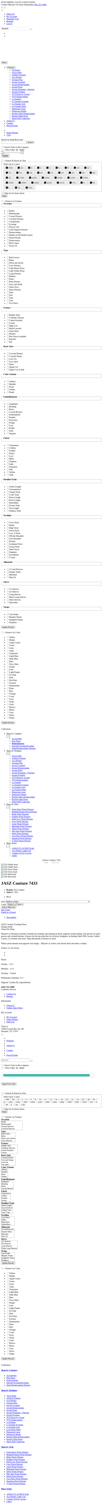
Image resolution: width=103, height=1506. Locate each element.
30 (93, 172)
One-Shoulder (15, 539)
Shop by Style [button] (12, 804)
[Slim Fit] (7, 1236)
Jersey (11, 453)
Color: (4, 904)
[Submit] (31, 29)
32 (10, 177)
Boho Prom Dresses (20, 814)
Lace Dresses (14, 265)
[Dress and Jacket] (8, 1138)
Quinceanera (14, 240)
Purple (12, 667)
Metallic (12, 384)
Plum (11, 688)
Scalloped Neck (16, 544)
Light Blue (13, 656)
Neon (11, 387)
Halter (11, 525)
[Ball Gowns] (8, 1134)
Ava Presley (17, 761)
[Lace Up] (8, 1162)
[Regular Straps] (8, 1256)
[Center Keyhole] (9, 1150)
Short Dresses (15, 290)
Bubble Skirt (14, 315)
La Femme (16, 782)
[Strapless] (8, 1260)
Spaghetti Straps (16, 620)
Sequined (13, 467)
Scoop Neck (14, 547)
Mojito (12, 640)
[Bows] (7, 1186)
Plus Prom (16, 741)
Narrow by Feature (13, 201)
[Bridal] (11, 1122)
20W (59, 177)
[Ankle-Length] (7, 1206)
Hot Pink (13, 680)
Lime (11, 648)
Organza (12, 461)
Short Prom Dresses (20, 833)
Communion (14, 221)
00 (21, 167)
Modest (12, 276)
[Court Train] (7, 1212)
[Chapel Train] (7, 1210)
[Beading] (7, 1184)
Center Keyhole (16, 320)
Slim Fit (12, 577)
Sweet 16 (13, 246)
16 (20, 172)
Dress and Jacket (16, 263)
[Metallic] (4, 1172)
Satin (11, 464)
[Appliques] (7, 1182)
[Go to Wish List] (5, 7)
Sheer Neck (14, 549)
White (11, 718)
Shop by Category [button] (14, 733)
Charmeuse (14, 445)
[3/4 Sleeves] (9, 1244)
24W (85, 177)
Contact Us (11, 994)
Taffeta (12, 472)
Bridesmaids (14, 213)
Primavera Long (18, 792)
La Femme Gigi (18, 787)
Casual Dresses (15, 216)
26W (11, 182)
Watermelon (14, 685)
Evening (12, 224)
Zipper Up (13, 367)
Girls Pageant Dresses (18, 230)
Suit (10, 295)
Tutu (11, 300)
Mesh (11, 459)
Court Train (14, 495)
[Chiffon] (6, 1196)
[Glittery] (4, 1170)
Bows (11, 409)
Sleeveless (13, 602)
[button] (11, 67)
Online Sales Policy (14, 1008)
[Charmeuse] (6, 1194)
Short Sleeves (15, 600)
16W (34, 177)
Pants (11, 279)
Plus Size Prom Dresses (22, 831)
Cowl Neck (14, 522)
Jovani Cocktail (18, 765)
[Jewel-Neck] (7, 1224)
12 (88, 167)
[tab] (54, 741)
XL (19, 187)
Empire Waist (15, 572)
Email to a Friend (8, 912)
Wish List (10, 14)
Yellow (12, 637)
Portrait (12, 541)
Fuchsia (12, 683)
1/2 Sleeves (14, 589)
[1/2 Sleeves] (9, 1241)
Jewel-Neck (14, 530)
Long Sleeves (15, 594)
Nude (11, 702)
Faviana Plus (17, 763)
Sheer (11, 364)
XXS (62, 182)
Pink (11, 677)
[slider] (92, 1075)
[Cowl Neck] (7, 1217)
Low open (13, 361)
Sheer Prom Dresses (20, 829)
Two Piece (13, 303)
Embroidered (14, 415)
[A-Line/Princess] (7, 1229)
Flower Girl (14, 227)
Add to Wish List (8, 907)
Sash (11, 431)
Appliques (13, 404)
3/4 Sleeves (14, 592)
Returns (9, 996)
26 (72, 172)
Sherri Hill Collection (21, 802)
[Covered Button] (8, 1158)
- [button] (8, 846)
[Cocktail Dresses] (11, 1129)
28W (23, 182)
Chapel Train (14, 492)
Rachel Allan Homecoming (23, 797)
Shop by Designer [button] (14, 751)
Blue (11, 661)
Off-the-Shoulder (16, 536)
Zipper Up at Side (16, 370)
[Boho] (8, 1136)
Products (10, 1041)
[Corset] (9, 1153)
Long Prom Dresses (20, 824)
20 (41, 172)
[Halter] (7, 1220)
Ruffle (11, 428)
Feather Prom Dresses (21, 816)
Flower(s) (13, 420)
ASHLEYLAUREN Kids (23, 848)
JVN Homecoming (20, 780)
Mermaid (13, 575)
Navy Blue (14, 664)
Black (11, 710)
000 (11, 167)
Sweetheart (14, 555)
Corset (12, 323)
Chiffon (12, 448)
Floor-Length (14, 497)
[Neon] (4, 1174)
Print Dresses (14, 282)
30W (36, 182)
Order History (12, 1019)
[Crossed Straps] (8, 1160)
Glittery (12, 381)
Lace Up (12, 359)
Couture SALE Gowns (21, 853)
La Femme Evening (20, 785)
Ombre (12, 389)
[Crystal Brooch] (7, 1188)
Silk (10, 469)
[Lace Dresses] (8, 1141)
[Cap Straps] (8, 1253)
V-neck (12, 557)
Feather (12, 417)
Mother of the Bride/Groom (20, 235)
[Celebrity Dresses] (9, 1148)
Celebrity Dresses (16, 318)
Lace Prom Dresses (20, 821)
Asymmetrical (15, 489)
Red (11, 691)
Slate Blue (13, 659)
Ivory (11, 699)
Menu (4, 63)
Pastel (11, 392)
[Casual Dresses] (11, 1126)
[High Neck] (7, 1222)
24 (62, 172)
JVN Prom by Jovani (21, 778)
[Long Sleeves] (9, 1246)
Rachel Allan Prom (20, 799)
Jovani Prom (17, 770)
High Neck (14, 528)
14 (10, 172)
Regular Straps (15, 617)
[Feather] (6, 1198)
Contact (9, 1050)
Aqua (11, 651)
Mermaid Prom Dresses (22, 826)
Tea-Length (14, 508)
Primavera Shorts (19, 794)
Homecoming (15, 232)
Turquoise (13, 653)
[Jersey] (6, 1200)
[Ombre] (4, 1177)
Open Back (14, 331)
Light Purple (14, 672)
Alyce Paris (17, 756)
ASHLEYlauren (19, 758)
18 (31, 172)
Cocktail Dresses (16, 219)
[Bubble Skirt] (9, 1146)
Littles (14, 855)
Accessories (17, 739)
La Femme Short (19, 790)
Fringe (12, 423)
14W (21, 177)
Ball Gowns (14, 257)
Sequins (12, 433)
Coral (11, 696)
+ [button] (8, 736)
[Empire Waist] (7, 1232)
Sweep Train (14, 505)
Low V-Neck (14, 533)
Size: (3, 902)
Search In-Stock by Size (15, 160)
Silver (11, 715)
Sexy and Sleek (15, 284)
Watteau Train (15, 511)
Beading (12, 406)
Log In (9, 24)
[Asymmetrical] (7, 1208)
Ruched (12, 339)
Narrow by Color (12, 632)
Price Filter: (10, 150)
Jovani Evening (18, 775)
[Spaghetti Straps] (8, 1258)
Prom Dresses (15, 238)
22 (51, 172)
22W (72, 177)
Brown (12, 707)
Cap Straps (13, 614)
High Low (13, 326)
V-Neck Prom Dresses (21, 841)
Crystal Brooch (15, 412)
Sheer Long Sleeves (17, 597)
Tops (11, 298)
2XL (30, 187)
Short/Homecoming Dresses (24, 748)
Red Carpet (14, 243)
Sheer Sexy (14, 287)
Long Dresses (15, 273)
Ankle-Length (15, 487)
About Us (10, 1005)
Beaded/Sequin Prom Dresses (24, 812)
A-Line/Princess (16, 569)
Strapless (13, 552)
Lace (11, 425)
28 (83, 172)
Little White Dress (17, 271)
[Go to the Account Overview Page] (2, 10)
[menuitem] (54, 14)
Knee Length (14, 500)
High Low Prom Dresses (22, 819)
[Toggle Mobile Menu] (2, 1034)
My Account (11, 16)
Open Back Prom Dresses (23, 809)
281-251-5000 (40, 4)
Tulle (11, 475)
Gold (11, 704)
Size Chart (5, 910)
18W (47, 177)
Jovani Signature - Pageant (23, 773)
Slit (10, 342)
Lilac (11, 669)
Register (9, 21)
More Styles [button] (11, 843)
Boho (11, 260)
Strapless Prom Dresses (22, 838)
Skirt (11, 292)
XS (74, 182)
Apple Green (14, 642)
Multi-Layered (15, 328)
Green (11, 645)
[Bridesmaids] (11, 1124)
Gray (11, 712)
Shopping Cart (12, 19)
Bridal (11, 211)
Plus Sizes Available (17, 336)
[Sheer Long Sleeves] (9, 1248)
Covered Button (16, 353)
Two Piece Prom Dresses (22, 836)
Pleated (12, 334)
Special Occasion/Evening (23, 746)
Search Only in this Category (16, 147)
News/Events (12, 1055)
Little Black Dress (16, 268)
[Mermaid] (7, 1234)
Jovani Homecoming (20, 768)
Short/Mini (13, 503)
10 (78, 167)
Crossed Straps (15, 356)
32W (49, 182)
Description (11, 917)
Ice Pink (12, 675)
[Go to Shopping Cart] (2, 7)
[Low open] (8, 1165)
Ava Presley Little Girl (21, 851)
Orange (12, 694)
